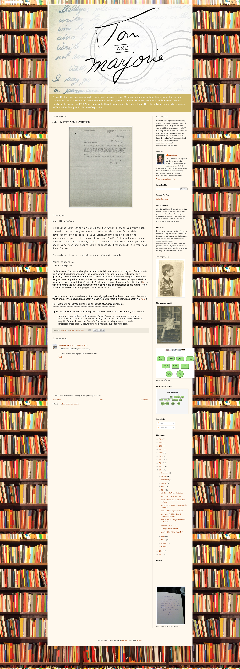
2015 (161, 466)
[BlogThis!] (96, 330)
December (165, 473)
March (163, 540)
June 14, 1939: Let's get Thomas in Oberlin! (173, 520)
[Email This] (94, 330)
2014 (161, 470)
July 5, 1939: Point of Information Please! (173, 500)
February (164, 543)
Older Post (144, 399)
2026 (161, 439)
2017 (161, 459)
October (164, 476)
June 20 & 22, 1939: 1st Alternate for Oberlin (174, 506)
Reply (60, 357)
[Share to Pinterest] (103, 330)
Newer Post (57, 399)
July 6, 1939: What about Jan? (171, 496)
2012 (161, 554)
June (163, 486)
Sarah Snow (172, 155)
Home (101, 399)
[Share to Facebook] (101, 330)
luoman (124, 640)
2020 (161, 453)
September (165, 479)
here (144, 282)
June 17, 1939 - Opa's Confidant (172, 511)
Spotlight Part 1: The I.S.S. (170, 528)
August (164, 483)
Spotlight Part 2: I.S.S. (169, 525)
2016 (161, 463)
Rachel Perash (63, 345)
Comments (163, 427)
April (163, 536)
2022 (161, 446)
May (163, 490)
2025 (161, 442)
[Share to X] (98, 330)
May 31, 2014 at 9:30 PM (79, 345)
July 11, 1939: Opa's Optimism (172, 493)
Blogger (139, 640)
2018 (161, 456)
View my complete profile (165, 179)
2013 (161, 551)
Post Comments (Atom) (70, 404)
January (164, 546)
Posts (161, 423)
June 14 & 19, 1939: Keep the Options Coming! (171, 515)
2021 (161, 449)
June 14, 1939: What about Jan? (172, 532)
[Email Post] (89, 330)
